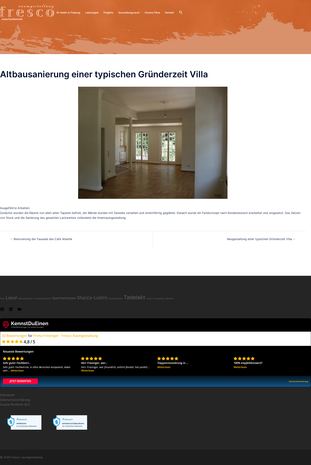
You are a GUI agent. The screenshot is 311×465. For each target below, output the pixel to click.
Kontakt (169, 12)
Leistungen (91, 12)
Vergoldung (159, 298)
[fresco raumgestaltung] (27, 12)
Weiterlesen (17, 370)
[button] (181, 12)
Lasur (11, 297)
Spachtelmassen (64, 298)
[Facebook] (2, 310)
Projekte (108, 12)
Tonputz (150, 298)
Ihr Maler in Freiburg (68, 12)
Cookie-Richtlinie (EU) (15, 404)
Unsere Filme (152, 12)
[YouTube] (19, 310)
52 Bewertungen (14, 335)
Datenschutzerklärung (15, 400)
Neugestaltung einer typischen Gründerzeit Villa (259, 239)
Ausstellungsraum (129, 12)
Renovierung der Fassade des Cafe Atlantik (43, 239)
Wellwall (169, 298)
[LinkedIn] (11, 310)
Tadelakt (134, 297)
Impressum (7, 395)
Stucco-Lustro (92, 297)
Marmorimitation (25, 298)
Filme (2, 298)
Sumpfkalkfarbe (115, 298)
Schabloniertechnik (42, 298)
